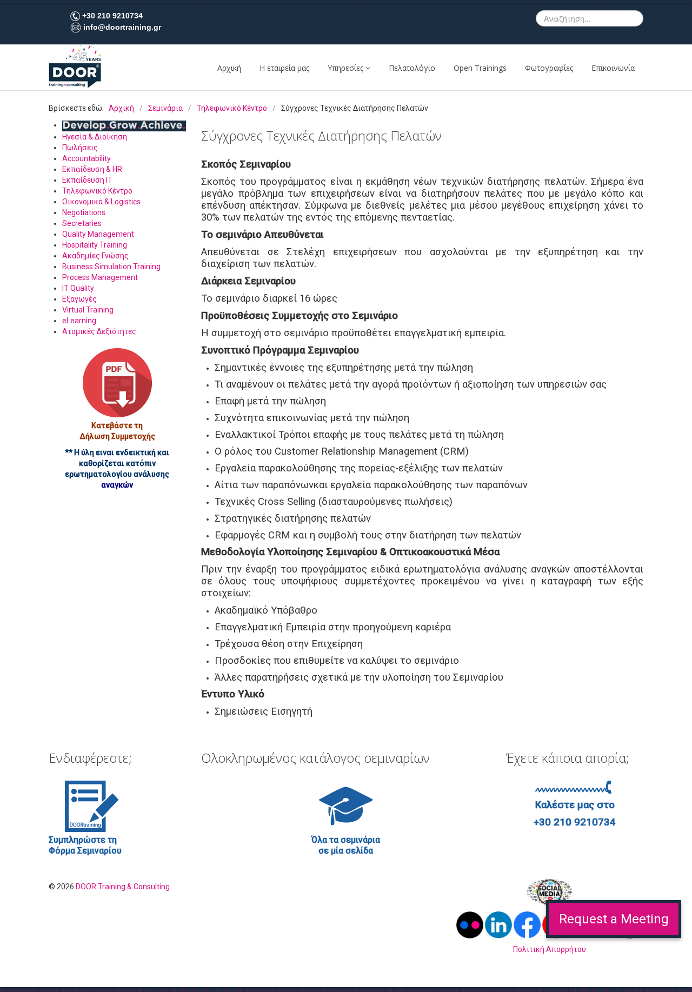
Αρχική (229, 68)
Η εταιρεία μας (284, 68)
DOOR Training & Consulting (123, 886)
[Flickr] (470, 924)
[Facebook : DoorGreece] (527, 924)
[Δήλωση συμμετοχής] (117, 382)
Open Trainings (480, 68)
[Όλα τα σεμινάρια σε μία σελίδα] (346, 805)
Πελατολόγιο (412, 68)
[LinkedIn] (499, 924)
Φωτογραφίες (549, 68)
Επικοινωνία (613, 68)
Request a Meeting (614, 919)
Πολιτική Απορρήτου (549, 949)
